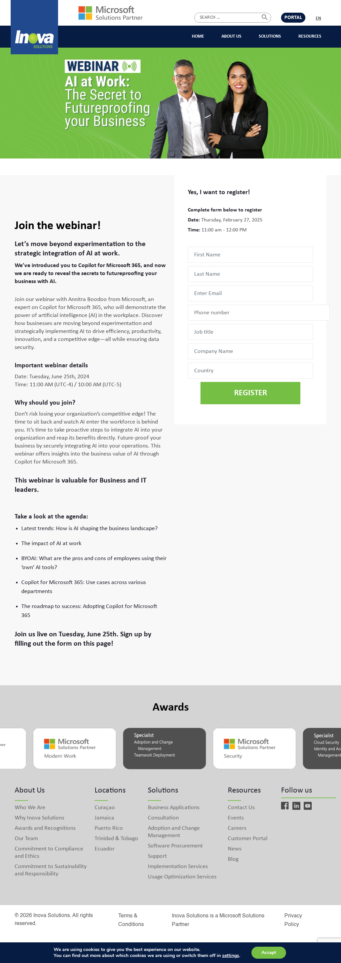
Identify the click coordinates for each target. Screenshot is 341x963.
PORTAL (293, 17)
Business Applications (173, 807)
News (234, 849)
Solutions (270, 36)
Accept (268, 952)
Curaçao (105, 807)
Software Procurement (175, 846)
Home (198, 36)
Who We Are (30, 807)
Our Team (26, 838)
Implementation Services (178, 866)
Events (236, 818)
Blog (233, 859)
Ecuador (105, 849)
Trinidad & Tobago (116, 838)
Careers (237, 828)
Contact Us (241, 807)
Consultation (163, 818)
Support (157, 856)
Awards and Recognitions (45, 828)
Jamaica (104, 818)
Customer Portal (247, 838)
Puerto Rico (109, 828)
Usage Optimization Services (182, 877)
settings (230, 956)
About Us (231, 36)
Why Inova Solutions (39, 818)
